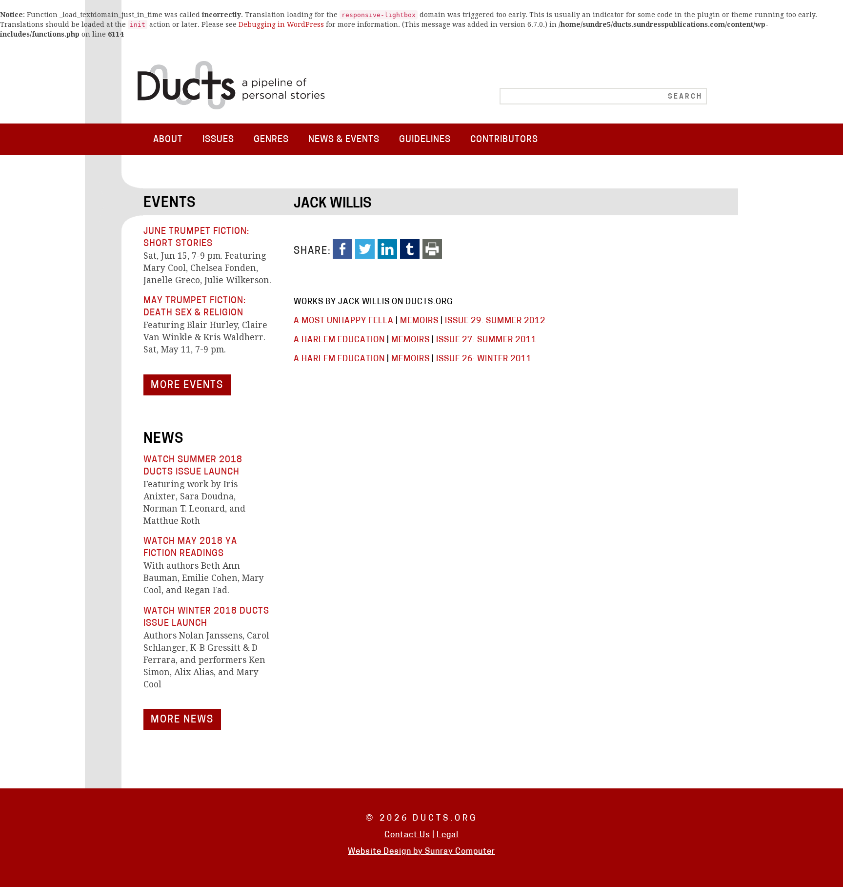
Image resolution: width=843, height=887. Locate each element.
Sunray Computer (460, 851)
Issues (218, 139)
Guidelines (425, 139)
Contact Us (407, 835)
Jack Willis (332, 204)
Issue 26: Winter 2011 (484, 359)
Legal (448, 835)
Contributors (504, 139)
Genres (271, 139)
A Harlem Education (339, 340)
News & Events (344, 139)
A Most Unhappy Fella (344, 321)
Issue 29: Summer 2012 (495, 321)
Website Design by (386, 851)
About (168, 139)
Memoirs (419, 321)
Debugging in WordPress (281, 24)
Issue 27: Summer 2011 (486, 340)
